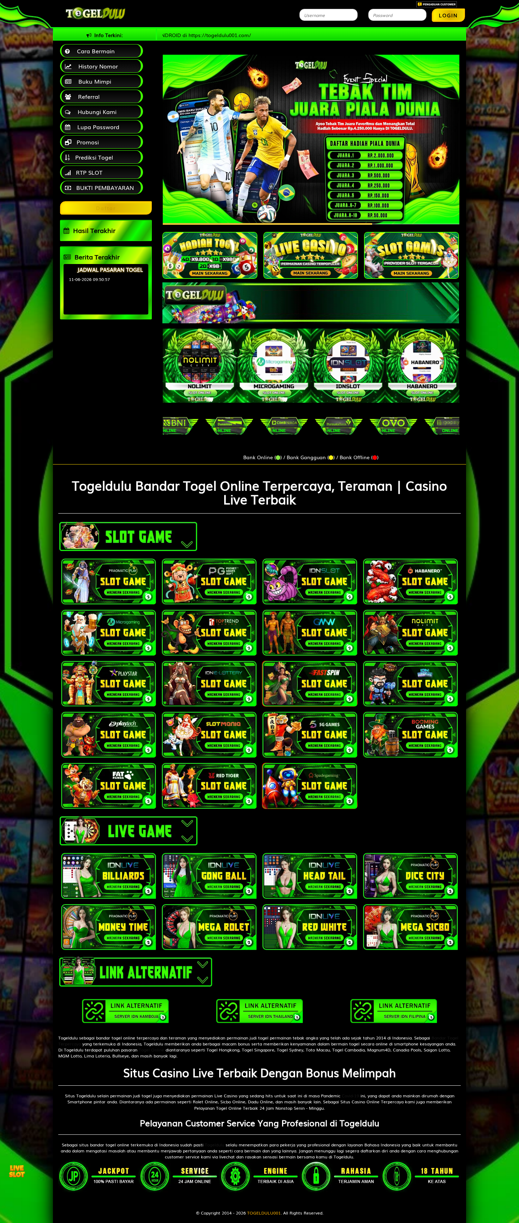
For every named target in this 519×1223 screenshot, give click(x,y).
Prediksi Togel (93, 157)
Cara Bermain (94, 51)
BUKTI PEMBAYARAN (104, 187)
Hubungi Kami (95, 111)
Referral (87, 96)
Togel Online (151, 1050)
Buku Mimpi (93, 81)
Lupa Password (96, 126)
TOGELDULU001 (264, 1213)
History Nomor (96, 66)
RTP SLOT (88, 172)
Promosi (87, 142)
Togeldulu (214, 1144)
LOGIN (448, 15)
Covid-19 (350, 1095)
